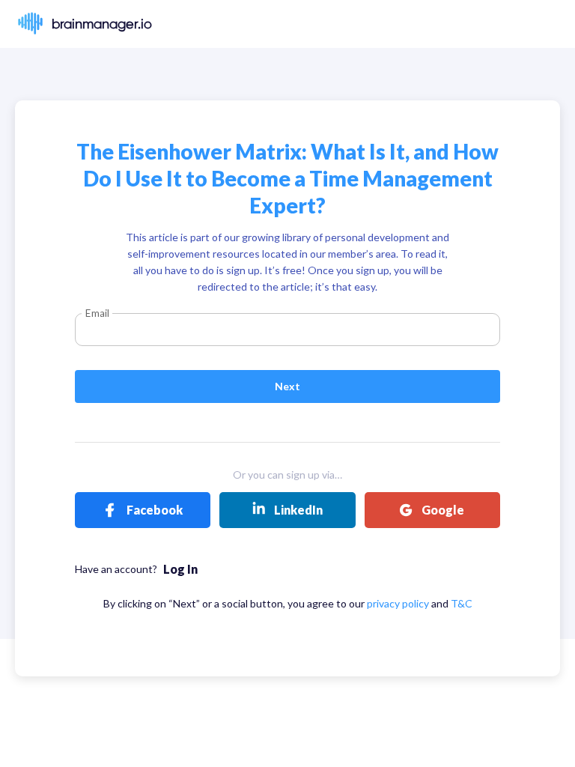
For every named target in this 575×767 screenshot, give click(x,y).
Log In (180, 569)
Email (97, 313)
